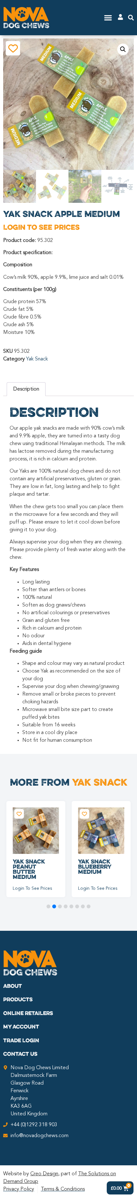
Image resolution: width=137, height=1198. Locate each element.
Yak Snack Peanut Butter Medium (29, 868)
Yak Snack (37, 359)
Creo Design (44, 1174)
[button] (108, 18)
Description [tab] (26, 389)
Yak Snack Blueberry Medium (94, 866)
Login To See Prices (41, 227)
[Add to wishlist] (13, 48)
